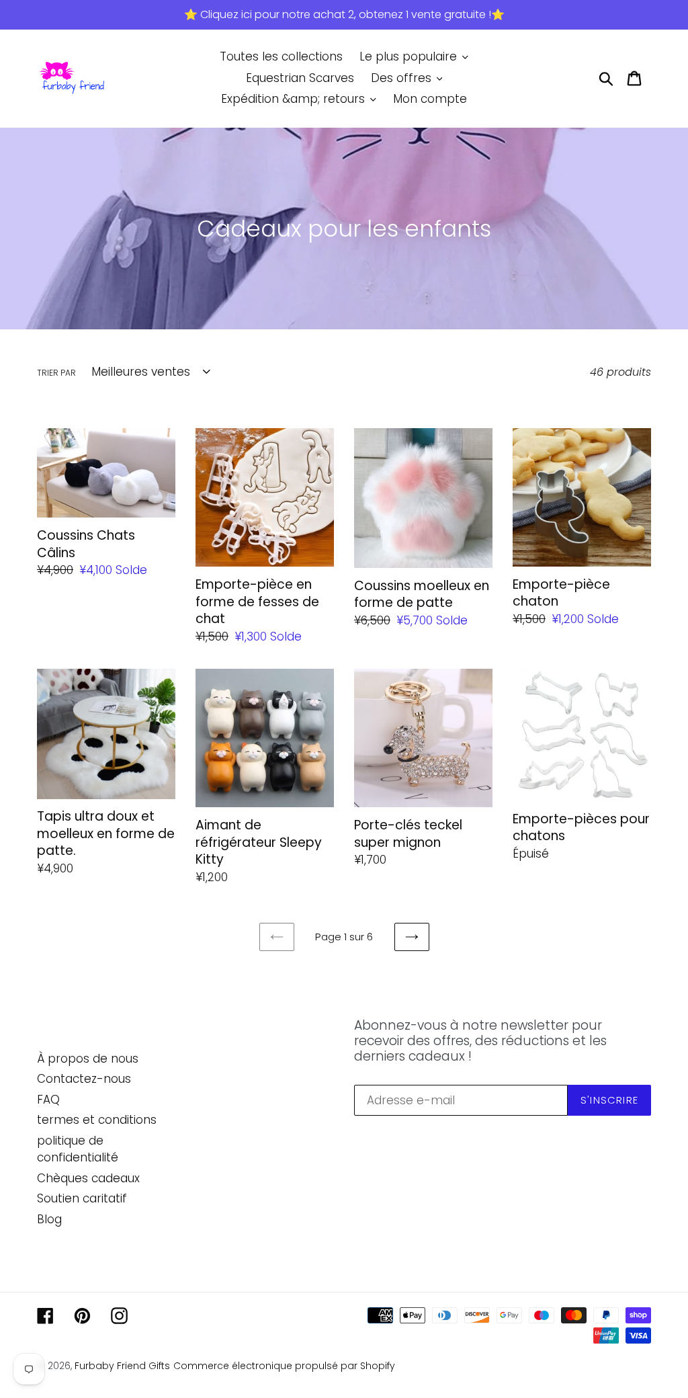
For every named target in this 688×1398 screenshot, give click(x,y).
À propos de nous (87, 1059)
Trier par (56, 372)
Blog (49, 1219)
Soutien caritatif (82, 1198)
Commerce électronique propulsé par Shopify (284, 1365)
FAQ (48, 1100)
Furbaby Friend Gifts (122, 1365)
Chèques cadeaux (88, 1178)
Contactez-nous (84, 1079)
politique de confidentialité (77, 1149)
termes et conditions (97, 1120)
